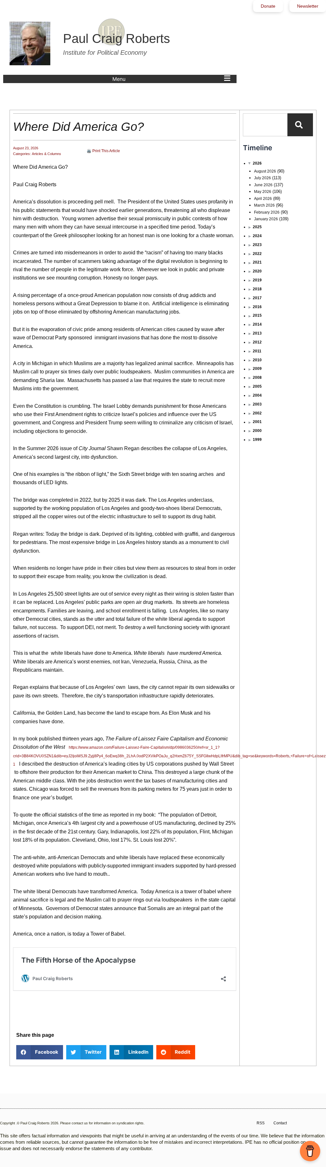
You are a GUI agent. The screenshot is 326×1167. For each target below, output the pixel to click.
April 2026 (263, 198)
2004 (257, 395)
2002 (257, 413)
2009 (257, 368)
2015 (257, 315)
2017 (257, 298)
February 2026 (267, 212)
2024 (257, 236)
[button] (172, 79)
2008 (257, 377)
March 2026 (264, 205)
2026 (257, 163)
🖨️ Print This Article (103, 151)
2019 (257, 280)
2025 (257, 227)
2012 (257, 342)
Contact (280, 1123)
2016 (257, 307)
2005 (257, 386)
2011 (257, 351)
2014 (257, 324)
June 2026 (263, 185)
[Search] (300, 124)
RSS (261, 1123)
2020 (257, 271)
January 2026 (266, 219)
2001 (257, 422)
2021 (257, 262)
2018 (257, 289)
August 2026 (265, 171)
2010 (257, 360)
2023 (257, 245)
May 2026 (262, 191)
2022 (257, 253)
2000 (257, 430)
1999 (257, 439)
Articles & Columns (46, 154)
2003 (257, 404)
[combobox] (265, 124)
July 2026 (262, 178)
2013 (257, 333)
